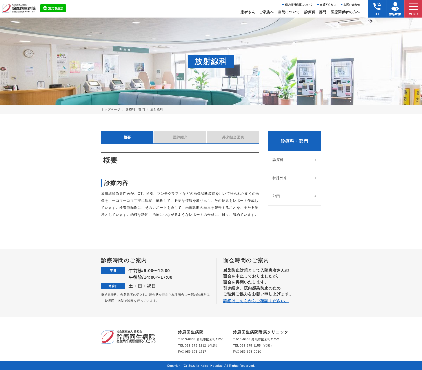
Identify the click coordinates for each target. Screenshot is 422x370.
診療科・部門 (135, 109)
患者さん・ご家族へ (257, 12)
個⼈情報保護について (299, 4)
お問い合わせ (352, 4)
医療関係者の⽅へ (345, 12)
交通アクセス (328, 4)
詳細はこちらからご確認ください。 (256, 301)
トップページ (110, 109)
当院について (289, 12)
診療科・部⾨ (315, 12)
